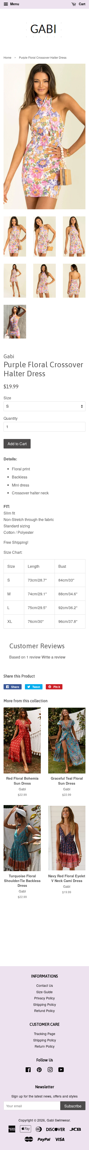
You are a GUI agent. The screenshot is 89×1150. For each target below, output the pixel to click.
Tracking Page (44, 1033)
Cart (81, 3)
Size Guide (44, 991)
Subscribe (72, 1106)
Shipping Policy (44, 1004)
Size (7, 398)
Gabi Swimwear (58, 1120)
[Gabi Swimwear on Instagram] (50, 1070)
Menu (14, 3)
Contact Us (44, 985)
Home (7, 57)
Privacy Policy (44, 998)
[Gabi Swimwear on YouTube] (61, 1070)
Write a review (54, 657)
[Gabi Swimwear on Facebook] (28, 1070)
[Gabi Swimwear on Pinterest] (39, 1070)
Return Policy (45, 1046)
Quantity (11, 418)
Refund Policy (44, 1010)
